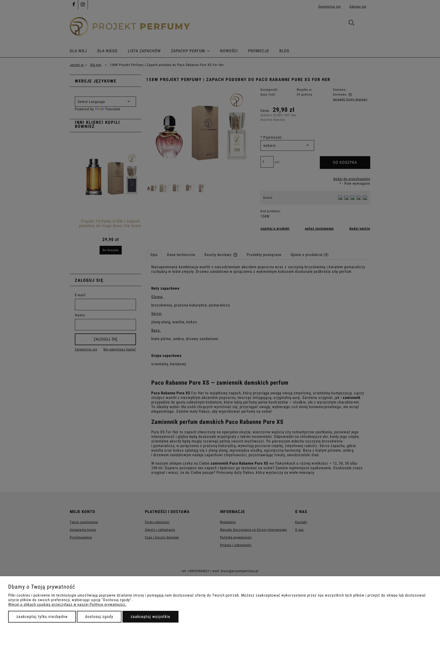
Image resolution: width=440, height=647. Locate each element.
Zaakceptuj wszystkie (150, 616)
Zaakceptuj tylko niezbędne (42, 616)
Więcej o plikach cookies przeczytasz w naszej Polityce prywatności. (67, 604)
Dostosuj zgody (99, 616)
